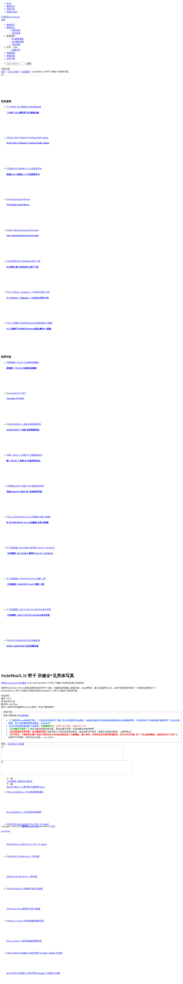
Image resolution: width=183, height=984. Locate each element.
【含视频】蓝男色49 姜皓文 (19, 781)
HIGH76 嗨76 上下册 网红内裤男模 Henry (25, 787)
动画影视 (10, 53)
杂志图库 (26, 71)
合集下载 (10, 58)
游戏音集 (10, 56)
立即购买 (24, 715)
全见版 (21, 744)
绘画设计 (10, 24)
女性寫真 (16, 33)
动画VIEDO (12, 12)
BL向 (8, 3)
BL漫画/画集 (18, 39)
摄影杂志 (10, 6)
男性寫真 (16, 30)
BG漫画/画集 (18, 41)
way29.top (5, 831)
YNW (52, 826)
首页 (3, 20)
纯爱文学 (10, 9)
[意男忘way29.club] (10, 17)
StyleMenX (12, 744)
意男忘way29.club (9, 683)
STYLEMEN (13, 71)
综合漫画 (16, 44)
